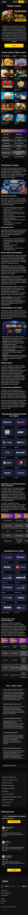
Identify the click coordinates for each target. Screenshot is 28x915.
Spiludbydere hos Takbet (7, 799)
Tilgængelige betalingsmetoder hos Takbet (12, 796)
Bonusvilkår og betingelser (8, 785)
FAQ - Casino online (6, 802)
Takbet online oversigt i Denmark (9, 780)
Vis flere (14, 870)
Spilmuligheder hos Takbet (8, 788)
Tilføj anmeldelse (14, 821)
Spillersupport (5, 791)
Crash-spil (15, 56)
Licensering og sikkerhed (8, 794)
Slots (23, 55)
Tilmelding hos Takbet (7, 782)
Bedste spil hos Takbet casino (9, 777)
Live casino (9, 56)
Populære (3, 55)
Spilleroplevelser (6, 805)
